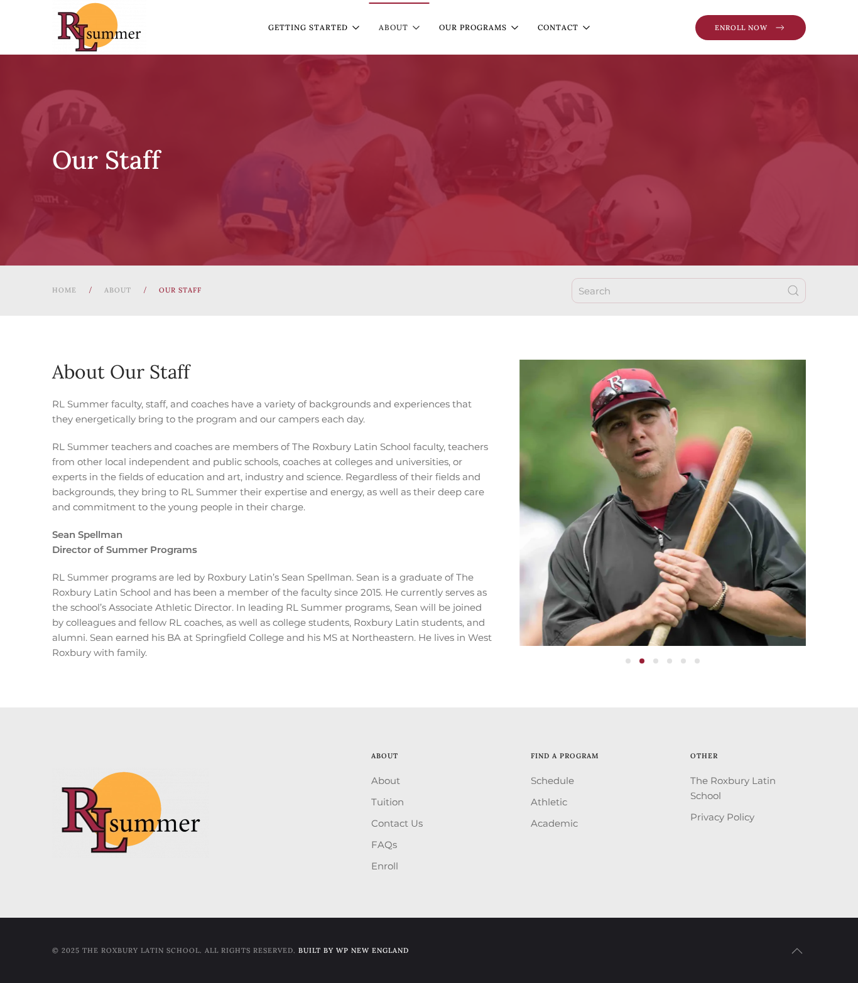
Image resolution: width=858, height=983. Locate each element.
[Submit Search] (793, 290)
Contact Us (397, 823)
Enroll (384, 866)
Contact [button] (558, 27)
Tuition (387, 802)
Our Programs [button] (473, 27)
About (385, 781)
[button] (797, 951)
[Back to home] (99, 27)
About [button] (393, 27)
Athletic (549, 802)
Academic (554, 823)
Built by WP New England (353, 950)
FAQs (384, 845)
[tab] (628, 660)
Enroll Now (741, 27)
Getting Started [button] (308, 27)
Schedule (552, 781)
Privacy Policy (722, 817)
